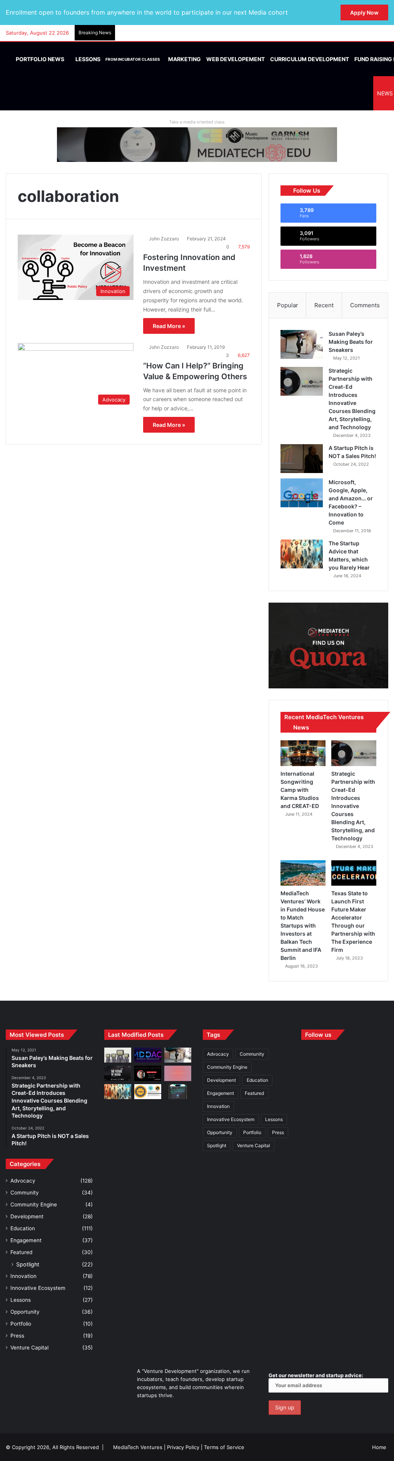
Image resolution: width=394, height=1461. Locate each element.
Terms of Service (224, 1447)
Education (22, 1228)
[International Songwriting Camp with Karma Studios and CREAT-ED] (303, 753)
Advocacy (22, 1181)
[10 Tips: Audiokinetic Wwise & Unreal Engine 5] (177, 1073)
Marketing (184, 59)
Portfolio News (39, 59)
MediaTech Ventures (137, 1447)
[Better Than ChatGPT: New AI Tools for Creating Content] (177, 1091)
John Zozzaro (164, 239)
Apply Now (364, 12)
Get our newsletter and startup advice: (316, 1375)
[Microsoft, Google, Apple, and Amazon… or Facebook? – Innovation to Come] (301, 492)
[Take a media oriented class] (197, 144)
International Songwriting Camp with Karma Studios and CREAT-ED (299, 789)
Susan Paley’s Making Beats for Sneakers (351, 341)
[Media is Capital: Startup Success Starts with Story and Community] (147, 1073)
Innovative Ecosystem (37, 1288)
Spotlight (27, 1264)
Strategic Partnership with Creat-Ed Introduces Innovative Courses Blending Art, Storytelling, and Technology (353, 805)
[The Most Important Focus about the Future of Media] (117, 1073)
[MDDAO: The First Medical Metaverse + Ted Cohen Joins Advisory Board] (147, 1055)
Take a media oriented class (197, 122)
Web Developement (235, 59)
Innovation (23, 1276)
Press (17, 1336)
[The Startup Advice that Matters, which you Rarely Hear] (301, 554)
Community (24, 1192)
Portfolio (20, 1324)
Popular (287, 305)
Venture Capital (29, 1347)
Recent (324, 305)
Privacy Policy (183, 1447)
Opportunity (25, 1312)
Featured (21, 1252)
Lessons (117, 59)
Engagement (26, 1240)
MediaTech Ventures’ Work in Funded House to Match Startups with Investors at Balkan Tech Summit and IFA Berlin (302, 925)
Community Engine (33, 1204)
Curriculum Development (309, 59)
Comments (365, 305)
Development (26, 1216)
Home (379, 1447)
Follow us (318, 1034)
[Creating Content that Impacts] (147, 1091)
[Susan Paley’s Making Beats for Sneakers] (301, 344)
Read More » (169, 326)
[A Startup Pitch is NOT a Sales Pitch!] (301, 458)
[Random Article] (371, 33)
